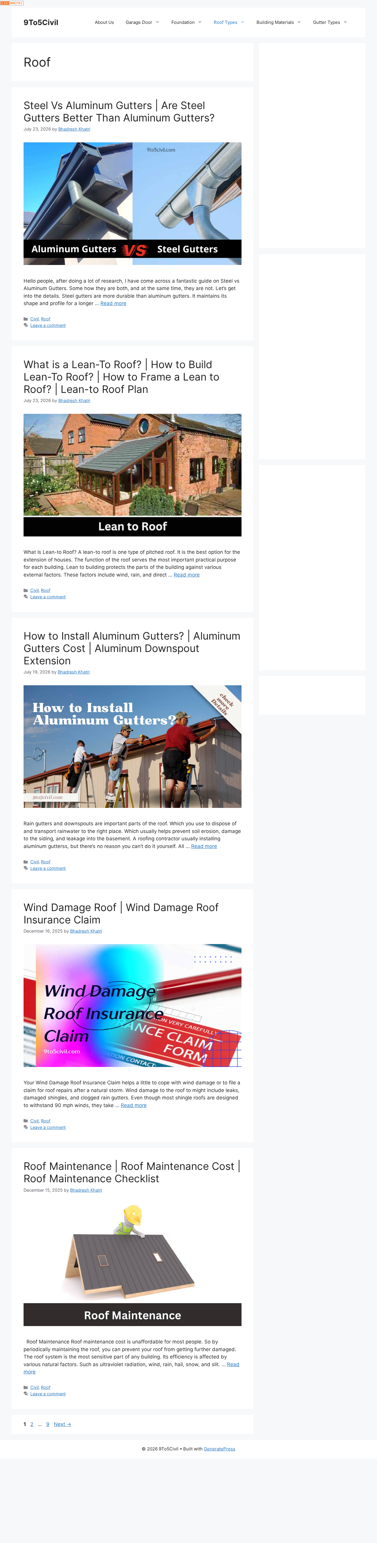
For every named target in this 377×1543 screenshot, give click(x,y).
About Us (104, 22)
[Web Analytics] (12, 3)
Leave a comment (48, 325)
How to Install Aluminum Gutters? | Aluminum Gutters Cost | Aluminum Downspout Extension (132, 648)
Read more (113, 303)
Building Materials (275, 22)
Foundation (183, 22)
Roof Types (225, 22)
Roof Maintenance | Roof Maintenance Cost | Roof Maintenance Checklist (132, 1172)
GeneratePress (219, 1449)
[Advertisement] (312, 145)
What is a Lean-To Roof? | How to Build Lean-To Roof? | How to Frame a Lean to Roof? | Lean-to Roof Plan (121, 376)
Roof (45, 318)
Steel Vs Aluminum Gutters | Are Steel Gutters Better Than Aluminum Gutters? (119, 111)
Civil (34, 318)
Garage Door (139, 22)
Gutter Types (326, 22)
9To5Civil (41, 22)
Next (62, 1424)
